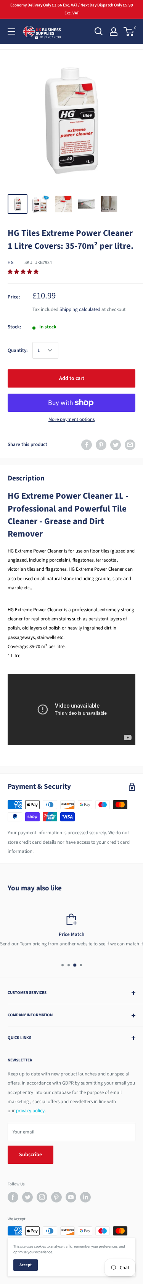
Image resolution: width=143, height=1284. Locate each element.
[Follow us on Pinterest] (56, 1197)
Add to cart (71, 378)
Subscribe (30, 1154)
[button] (24, 271)
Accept (25, 1265)
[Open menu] (11, 31)
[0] (129, 31)
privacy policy (30, 1110)
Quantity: (18, 350)
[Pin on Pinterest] (101, 445)
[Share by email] (130, 445)
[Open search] (99, 31)
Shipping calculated (79, 309)
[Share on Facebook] (86, 445)
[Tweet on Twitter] (115, 445)
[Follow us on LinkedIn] (85, 1197)
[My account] (113, 31)
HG (10, 262)
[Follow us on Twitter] (27, 1197)
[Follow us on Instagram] (42, 1197)
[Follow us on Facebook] (13, 1197)
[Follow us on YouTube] (71, 1197)
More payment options (71, 419)
